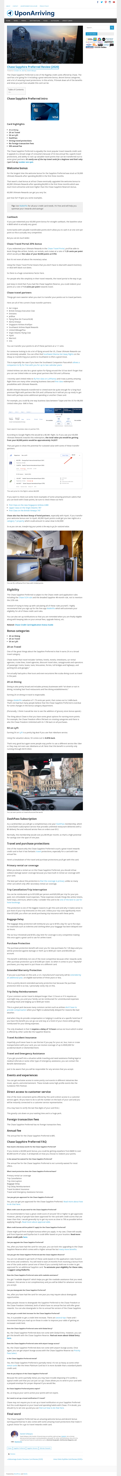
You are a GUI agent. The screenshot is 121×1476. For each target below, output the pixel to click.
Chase (10, 1448)
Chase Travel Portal (56, 248)
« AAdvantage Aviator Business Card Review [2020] (25, 1459)
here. (25, 1237)
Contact (15, 6)
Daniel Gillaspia (31, 71)
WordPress (17, 1474)
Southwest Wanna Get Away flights (58, 354)
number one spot (26, 162)
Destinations (35, 21)
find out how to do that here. (51, 1408)
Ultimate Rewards (45, 1448)
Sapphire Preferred (19, 1448)
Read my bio (18, 1442)
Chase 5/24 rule (25, 597)
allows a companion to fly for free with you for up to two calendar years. (43, 363)
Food (45, 21)
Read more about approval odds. (36, 1222)
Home (8, 21)
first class (59, 381)
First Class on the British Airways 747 (24, 510)
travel (38, 851)
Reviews (12, 1454)
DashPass (60, 824)
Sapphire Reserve (32, 1448)
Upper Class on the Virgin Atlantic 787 (25, 507)
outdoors (55, 21)
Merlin (25, 1474)
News (16, 21)
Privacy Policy (44, 6)
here (9, 1338)
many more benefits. (68, 1249)
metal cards (12, 1365)
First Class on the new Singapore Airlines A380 (28, 505)
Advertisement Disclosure (29, 6)
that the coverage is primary (52, 881)
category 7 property (15, 521)
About (8, 6)
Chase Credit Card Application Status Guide (34, 625)
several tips (61, 1317)
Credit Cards (67, 21)
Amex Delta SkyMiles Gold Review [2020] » (68, 1459)
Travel (23, 21)
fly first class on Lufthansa (44, 378)
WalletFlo (23, 206)
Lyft (21, 732)
